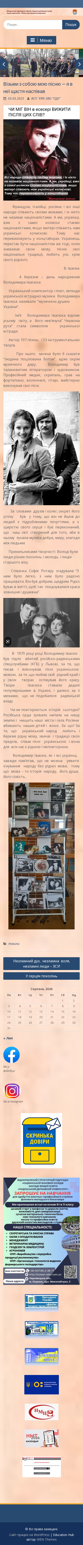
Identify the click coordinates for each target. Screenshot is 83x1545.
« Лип (8, 1038)
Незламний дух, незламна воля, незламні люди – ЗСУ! (41, 964)
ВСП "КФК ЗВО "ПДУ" (45, 98)
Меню (46, 40)
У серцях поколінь (41, 976)
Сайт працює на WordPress (29, 1535)
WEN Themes (47, 1539)
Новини (13, 944)
